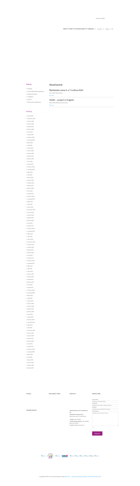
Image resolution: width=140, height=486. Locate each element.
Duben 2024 (30, 185)
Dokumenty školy (32, 406)
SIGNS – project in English (61, 100)
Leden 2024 (30, 193)
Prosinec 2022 (31, 228)
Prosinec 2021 (31, 260)
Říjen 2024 (30, 172)
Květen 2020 (30, 306)
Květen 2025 (30, 153)
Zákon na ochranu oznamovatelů (36, 418)
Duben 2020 (30, 309)
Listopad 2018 (31, 351)
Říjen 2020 (30, 295)
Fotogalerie (30, 96)
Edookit (52, 408)
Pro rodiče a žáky (80, 29)
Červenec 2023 (31, 209)
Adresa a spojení (75, 397)
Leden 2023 (30, 225)
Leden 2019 (30, 346)
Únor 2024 (30, 191)
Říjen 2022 (30, 234)
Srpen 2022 (30, 239)
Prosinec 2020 (31, 290)
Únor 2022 (30, 255)
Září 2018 (29, 357)
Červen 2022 (30, 244)
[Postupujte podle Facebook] (107, 9)
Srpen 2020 (30, 301)
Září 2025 (29, 145)
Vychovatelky (74, 401)
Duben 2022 (30, 250)
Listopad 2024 (31, 169)
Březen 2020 (30, 311)
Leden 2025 (30, 164)
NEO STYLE (67, 476)
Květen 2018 (30, 365)
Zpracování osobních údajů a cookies (81, 476)
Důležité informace (32, 94)
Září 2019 (29, 327)
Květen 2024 (30, 183)
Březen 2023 (30, 220)
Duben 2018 (30, 368)
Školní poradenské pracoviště (35, 403)
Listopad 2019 (31, 322)
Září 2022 (29, 236)
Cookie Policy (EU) (96, 476)
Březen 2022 (30, 252)
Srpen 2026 (30, 116)
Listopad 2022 (31, 231)
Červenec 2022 (31, 242)
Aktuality (29, 88)
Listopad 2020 (31, 293)
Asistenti (73, 403)
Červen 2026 (30, 121)
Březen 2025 (30, 158)
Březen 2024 (30, 188)
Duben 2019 (30, 338)
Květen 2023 (30, 215)
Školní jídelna (53, 403)
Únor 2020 (30, 314)
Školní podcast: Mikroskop (34, 102)
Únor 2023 (30, 223)
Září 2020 (29, 298)
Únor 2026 (30, 132)
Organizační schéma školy (34, 399)
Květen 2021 (30, 276)
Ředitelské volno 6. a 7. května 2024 (66, 90)
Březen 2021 (30, 282)
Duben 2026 (30, 126)
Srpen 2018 (30, 360)
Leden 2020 (30, 317)
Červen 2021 (30, 274)
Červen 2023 (30, 212)
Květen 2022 (30, 247)
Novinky (29, 99)
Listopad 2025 (31, 140)
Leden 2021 (30, 287)
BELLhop (52, 410)
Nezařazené (59, 93)
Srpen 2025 (30, 148)
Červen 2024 (30, 180)
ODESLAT (97, 433)
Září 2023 (29, 204)
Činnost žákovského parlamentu (35, 91)
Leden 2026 (30, 134)
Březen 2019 (30, 341)
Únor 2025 (30, 161)
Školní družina (53, 401)
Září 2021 (29, 268)
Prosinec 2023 (31, 196)
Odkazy (107, 29)
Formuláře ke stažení (55, 397)
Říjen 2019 (30, 325)
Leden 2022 (30, 258)
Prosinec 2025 (31, 137)
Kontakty (99, 29)
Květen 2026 (30, 124)
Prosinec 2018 (31, 349)
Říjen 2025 (30, 142)
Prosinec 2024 (31, 166)
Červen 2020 (30, 303)
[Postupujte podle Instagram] (111, 9)
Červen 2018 (30, 362)
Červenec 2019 (31, 330)
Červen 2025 (30, 150)
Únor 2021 (29, 284)
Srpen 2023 (30, 207)
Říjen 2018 (30, 354)
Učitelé (73, 399)
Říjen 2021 (30, 266)
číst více (51, 95)
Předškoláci (91, 29)
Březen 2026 (30, 129)
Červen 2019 (30, 333)
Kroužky (52, 399)
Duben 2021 (30, 279)
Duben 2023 (30, 217)
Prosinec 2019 (31, 319)
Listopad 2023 (31, 199)
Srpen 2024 (30, 177)
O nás (64, 29)
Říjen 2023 (30, 201)
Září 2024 (29, 175)
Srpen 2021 (30, 271)
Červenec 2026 (31, 118)
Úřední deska (31, 401)
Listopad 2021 (31, 263)
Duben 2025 (30, 156)
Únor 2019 (29, 343)
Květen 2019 (30, 335)
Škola (71, 29)
